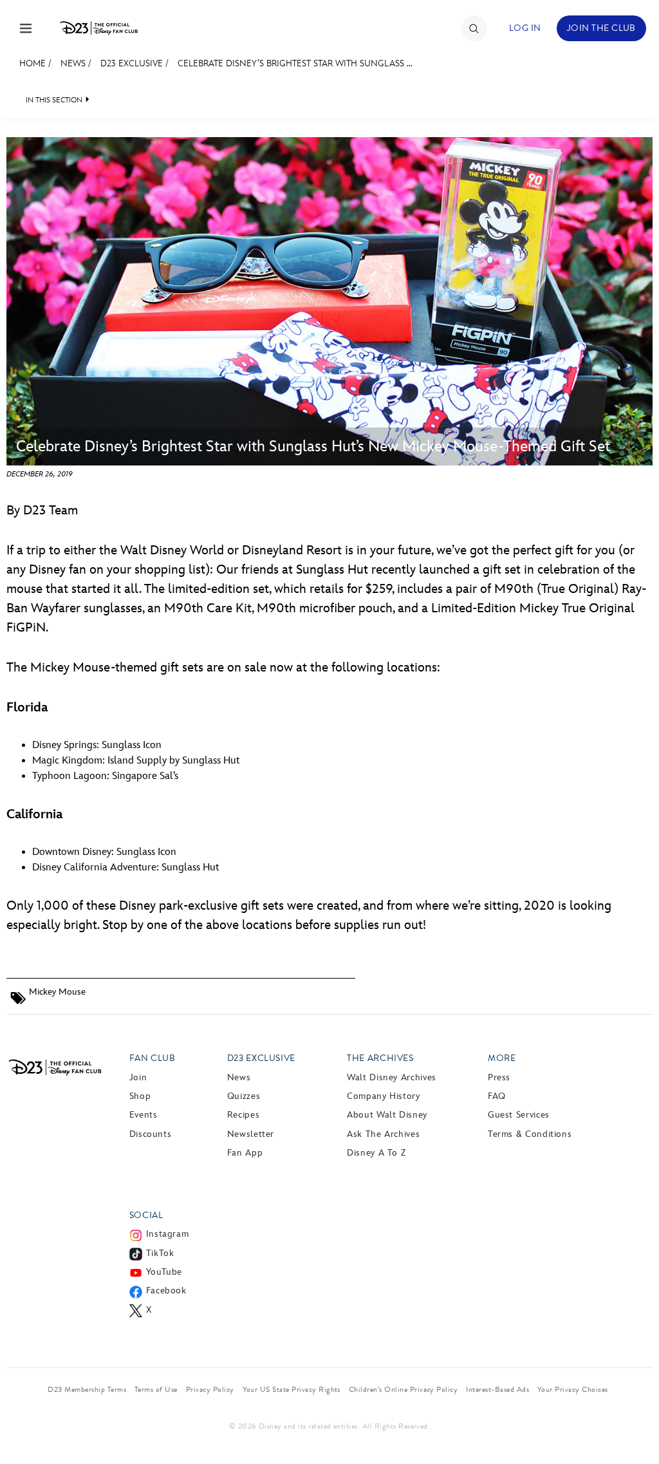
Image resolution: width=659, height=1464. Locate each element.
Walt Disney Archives (391, 1077)
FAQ (497, 1096)
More (502, 1058)
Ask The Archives (383, 1134)
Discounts (150, 1134)
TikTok (160, 1253)
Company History (383, 1096)
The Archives (380, 1058)
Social (146, 1215)
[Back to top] (634, 1427)
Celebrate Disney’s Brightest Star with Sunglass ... (295, 63)
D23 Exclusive (131, 63)
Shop (140, 1096)
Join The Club (601, 28)
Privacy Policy (210, 1389)
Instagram (167, 1233)
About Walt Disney (387, 1114)
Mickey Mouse (57, 991)
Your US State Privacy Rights (291, 1389)
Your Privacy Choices (572, 1389)
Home (32, 63)
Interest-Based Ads (497, 1389)
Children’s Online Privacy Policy (403, 1389)
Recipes (243, 1114)
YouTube (164, 1271)
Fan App (245, 1152)
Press (499, 1077)
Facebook (166, 1290)
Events (143, 1114)
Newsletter (250, 1134)
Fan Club (152, 1058)
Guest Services (519, 1114)
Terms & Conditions (530, 1134)
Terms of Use (156, 1389)
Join (138, 1077)
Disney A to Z (376, 1152)
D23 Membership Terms (87, 1389)
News (73, 63)
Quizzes (243, 1096)
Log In (525, 28)
